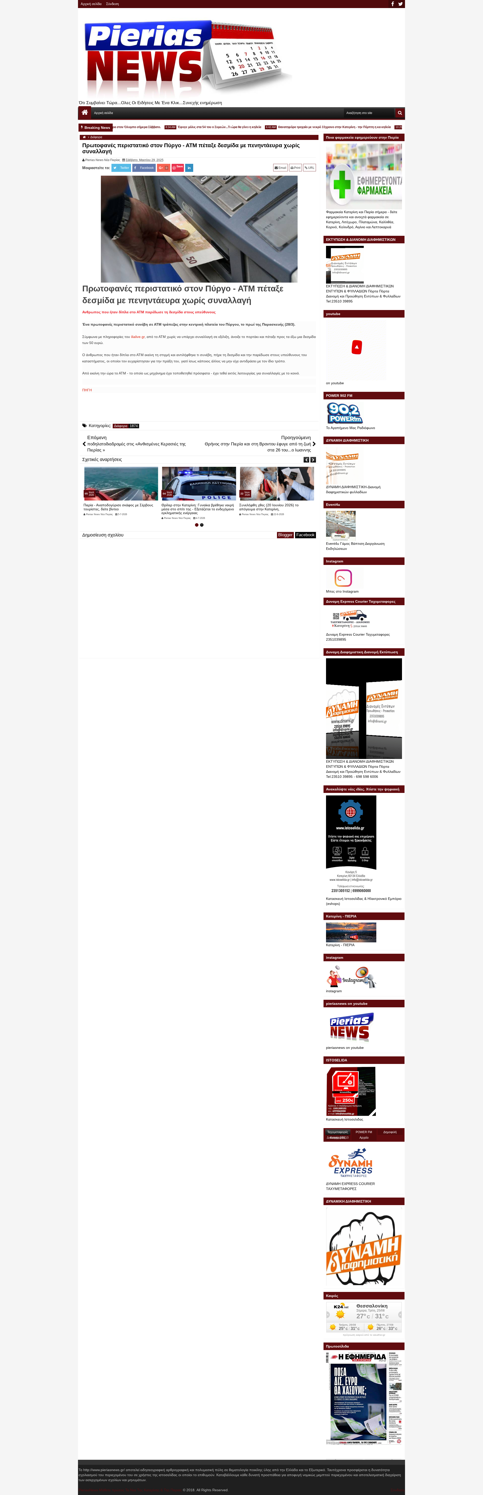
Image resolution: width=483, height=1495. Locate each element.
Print (296, 168)
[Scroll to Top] (475, 1487)
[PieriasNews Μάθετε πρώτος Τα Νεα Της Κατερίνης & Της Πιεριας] (84, 112)
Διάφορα (120, 426)
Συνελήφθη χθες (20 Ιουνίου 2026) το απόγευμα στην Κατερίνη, (191, 507)
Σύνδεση (112, 4)
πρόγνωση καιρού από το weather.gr (364, 1335)
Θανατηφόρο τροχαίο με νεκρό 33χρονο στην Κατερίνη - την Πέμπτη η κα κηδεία (312, 127)
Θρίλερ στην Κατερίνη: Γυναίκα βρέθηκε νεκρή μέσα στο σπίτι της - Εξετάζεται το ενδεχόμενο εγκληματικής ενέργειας (120, 509)
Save (180, 166)
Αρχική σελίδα (91, 4)
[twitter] (400, 4)
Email (282, 168)
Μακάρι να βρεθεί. (253, 505)
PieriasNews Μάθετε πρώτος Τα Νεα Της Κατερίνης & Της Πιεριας (130, 1490)
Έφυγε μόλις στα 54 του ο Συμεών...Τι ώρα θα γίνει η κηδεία (197, 127)
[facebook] (392, 4)
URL (310, 168)
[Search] (400, 113)
